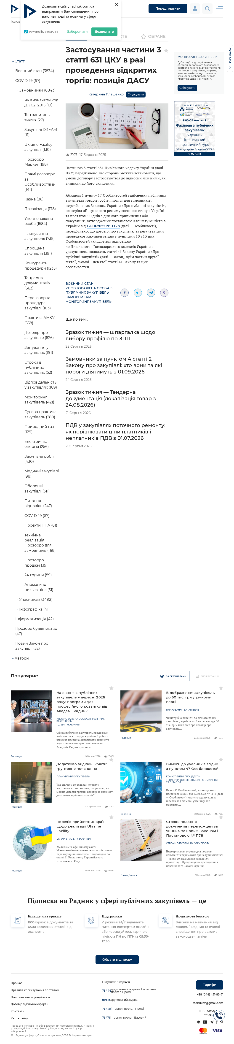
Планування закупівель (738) (39, 236)
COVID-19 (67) (27, 80)
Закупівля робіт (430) (39, 459)
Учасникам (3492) (35, 599)
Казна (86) (33, 199)
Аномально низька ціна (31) (38, 587)
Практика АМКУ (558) (39, 320)
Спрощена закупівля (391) (38, 250)
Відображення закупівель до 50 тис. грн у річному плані (190, 697)
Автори (22, 658)
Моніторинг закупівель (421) (39, 399)
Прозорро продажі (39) (36, 562)
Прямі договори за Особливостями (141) (40, 182)
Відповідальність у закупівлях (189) (40, 384)
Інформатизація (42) (34, 619)
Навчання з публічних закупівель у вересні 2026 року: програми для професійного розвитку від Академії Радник (81, 701)
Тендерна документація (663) (37, 283)
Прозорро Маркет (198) (36, 162)
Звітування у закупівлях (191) (38, 350)
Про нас (16, 983)
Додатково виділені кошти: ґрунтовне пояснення (81, 766)
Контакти (17, 1011)
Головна (17, 21)
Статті (20, 61)
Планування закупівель (182, 710)
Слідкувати (136, 94)
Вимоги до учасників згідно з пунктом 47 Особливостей (192, 766)
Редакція (16, 756)
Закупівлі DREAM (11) (40, 132)
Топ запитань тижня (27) (37, 117)
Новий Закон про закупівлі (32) (31, 646)
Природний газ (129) (39, 429)
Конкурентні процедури (183, 777)
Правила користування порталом (35, 990)
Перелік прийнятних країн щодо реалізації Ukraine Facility (81, 826)
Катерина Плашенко (106, 94)
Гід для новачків (68, 725)
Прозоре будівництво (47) (36, 631)
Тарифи (209, 985)
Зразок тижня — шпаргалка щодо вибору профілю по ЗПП (110, 335)
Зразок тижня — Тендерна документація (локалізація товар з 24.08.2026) (111, 398)
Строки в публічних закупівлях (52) (38, 367)
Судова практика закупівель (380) (40, 414)
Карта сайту (19, 1018)
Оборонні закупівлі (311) (37, 488)
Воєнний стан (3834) (34, 71)
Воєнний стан (79, 283)
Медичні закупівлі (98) (41, 473)
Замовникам (78, 297)
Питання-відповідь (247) (38, 503)
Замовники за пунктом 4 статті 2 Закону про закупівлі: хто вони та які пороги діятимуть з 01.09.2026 (114, 365)
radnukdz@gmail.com (208, 1003)
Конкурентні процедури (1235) (40, 265)
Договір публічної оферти (29, 1004)
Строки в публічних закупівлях (188, 843)
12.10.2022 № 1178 (103, 225)
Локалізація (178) (40, 209)
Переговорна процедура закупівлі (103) (37, 303)
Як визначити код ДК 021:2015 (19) (41, 102)
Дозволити (104, 31)
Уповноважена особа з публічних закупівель (89, 290)
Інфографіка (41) (34, 609)
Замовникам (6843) (37, 90)
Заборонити (77, 31)
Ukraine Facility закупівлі (73, 839)
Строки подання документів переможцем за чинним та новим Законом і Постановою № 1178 (192, 829)
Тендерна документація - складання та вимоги (192, 781)
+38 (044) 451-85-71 (210, 994)
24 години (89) (38, 575)
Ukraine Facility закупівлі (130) (38, 147)
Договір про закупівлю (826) (39, 335)
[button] (182, 105)
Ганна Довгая (128, 875)
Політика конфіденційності (30, 997)
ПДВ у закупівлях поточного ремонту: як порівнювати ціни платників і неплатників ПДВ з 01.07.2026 (115, 431)
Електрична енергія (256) (36, 444)
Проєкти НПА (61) (40, 525)
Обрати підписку (117, 959)
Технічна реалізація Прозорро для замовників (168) (40, 543)
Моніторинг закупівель (89, 302)
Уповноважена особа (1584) (38, 221)
